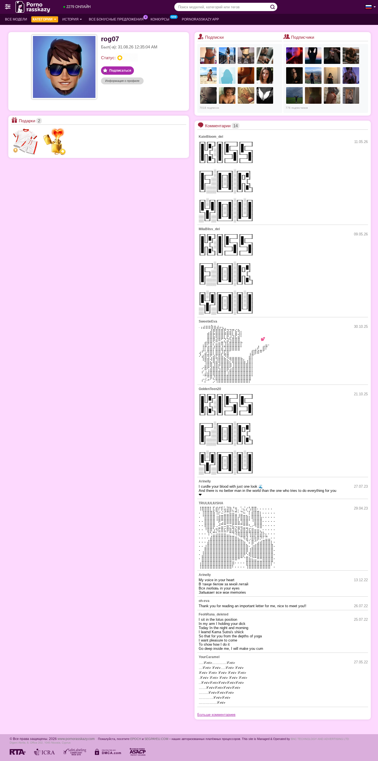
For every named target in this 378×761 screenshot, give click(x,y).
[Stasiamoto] (313, 95)
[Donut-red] (294, 95)
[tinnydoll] (227, 95)
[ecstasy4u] (208, 75)
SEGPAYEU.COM (156, 739)
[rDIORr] (227, 55)
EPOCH (135, 739)
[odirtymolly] (265, 95)
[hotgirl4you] (265, 75)
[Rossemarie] (265, 55)
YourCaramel (209, 657)
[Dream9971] (351, 55)
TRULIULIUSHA (211, 503)
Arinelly (205, 481)
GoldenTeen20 (210, 389)
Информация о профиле (122, 80)
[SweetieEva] (332, 95)
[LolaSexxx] (294, 75)
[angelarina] (246, 95)
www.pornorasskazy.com (76, 739)
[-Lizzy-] (351, 75)
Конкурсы (160, 19)
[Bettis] (332, 75)
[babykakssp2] (332, 55)
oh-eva (204, 601)
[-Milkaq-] (313, 55)
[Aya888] (246, 55)
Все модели (16, 19)
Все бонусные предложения (116, 19)
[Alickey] (313, 75)
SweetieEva (208, 321)
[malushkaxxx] (208, 55)
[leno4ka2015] (246, 75)
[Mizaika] (351, 95)
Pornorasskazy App (200, 19)
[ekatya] (208, 95)
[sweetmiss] (227, 75)
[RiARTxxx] (294, 55)
